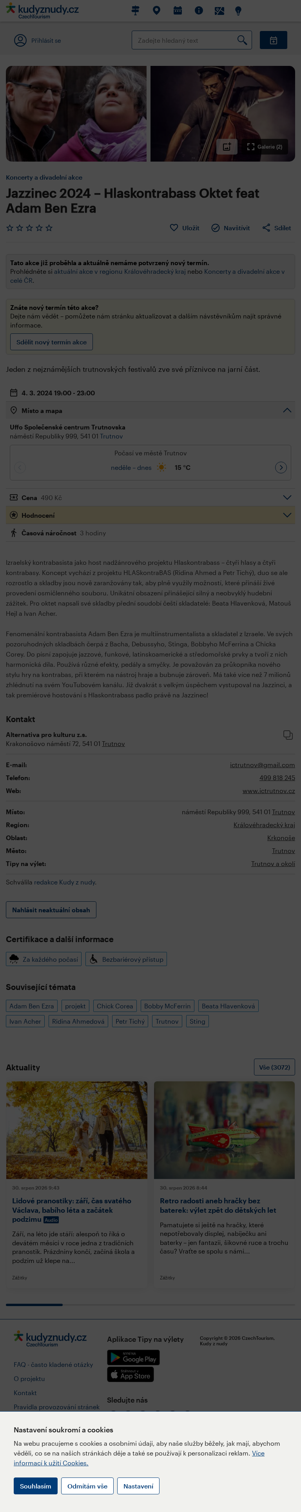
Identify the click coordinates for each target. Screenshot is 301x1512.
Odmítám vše (87, 1486)
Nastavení (138, 1486)
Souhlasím (35, 1486)
